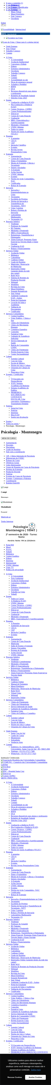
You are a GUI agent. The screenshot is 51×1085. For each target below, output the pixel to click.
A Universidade (17, 576)
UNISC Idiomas (12, 565)
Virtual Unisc (16, 693)
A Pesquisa (15, 623)
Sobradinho (15, 740)
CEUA (13, 628)
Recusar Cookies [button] (15, 1077)
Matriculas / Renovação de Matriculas (25, 689)
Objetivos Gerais (12, 463)
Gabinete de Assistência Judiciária (24, 709)
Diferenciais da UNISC (15, 458)
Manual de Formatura (19, 684)
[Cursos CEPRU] (8, 776)
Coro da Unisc (16, 720)
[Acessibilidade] (8, 29)
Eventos (14, 635)
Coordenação (11, 481)
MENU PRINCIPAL (9, 778)
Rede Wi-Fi (15, 691)
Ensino (8, 596)
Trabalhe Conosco (13, 51)
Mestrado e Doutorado (19, 617)
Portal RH (10, 545)
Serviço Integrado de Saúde (21, 707)
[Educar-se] (6, 773)
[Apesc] (4, 769)
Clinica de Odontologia (20, 704)
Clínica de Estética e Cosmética (23, 713)
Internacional (21, 29)
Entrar (3, 23)
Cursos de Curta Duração (21, 612)
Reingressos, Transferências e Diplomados (27, 668)
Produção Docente (13, 472)
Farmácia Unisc (17, 711)
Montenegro (15, 738)
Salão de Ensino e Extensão (22, 646)
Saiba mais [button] (36, 1070)
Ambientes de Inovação (20, 626)
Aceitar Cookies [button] (35, 1077)
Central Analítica (12, 556)
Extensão (9, 637)
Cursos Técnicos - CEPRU (21, 605)
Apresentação (11, 443)
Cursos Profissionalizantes (21, 608)
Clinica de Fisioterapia (19, 702)
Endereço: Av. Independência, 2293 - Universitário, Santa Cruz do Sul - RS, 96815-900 (30, 748)
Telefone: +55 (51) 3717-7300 (23, 751)
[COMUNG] (25, 764)
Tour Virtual (10, 49)
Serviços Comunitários (15, 700)
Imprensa (9, 561)
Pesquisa (9, 621)
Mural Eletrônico (17, 686)
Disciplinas (10, 447)
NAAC (9, 549)
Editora (9, 558)
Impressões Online (18, 698)
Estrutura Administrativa (20, 587)
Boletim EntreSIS (13, 483)
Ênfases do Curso (13, 460)
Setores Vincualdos (18, 648)
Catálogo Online (17, 682)
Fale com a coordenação (15, 452)
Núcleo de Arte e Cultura (20, 724)
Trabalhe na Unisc (18, 592)
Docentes (9, 445)
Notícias (9, 474)
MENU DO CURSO (9, 438)
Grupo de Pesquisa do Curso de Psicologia (22, 467)
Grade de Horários (13, 449)
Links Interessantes (13, 465)
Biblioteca (10, 554)
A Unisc (9, 574)
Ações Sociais (16, 653)
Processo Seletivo (13, 657)
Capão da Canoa (17, 735)
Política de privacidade (15, 570)
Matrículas (15, 644)
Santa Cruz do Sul (18, 733)
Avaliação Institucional (20, 581)
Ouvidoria (15, 590)
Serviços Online (12, 677)
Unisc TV (10, 567)
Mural (8, 547)
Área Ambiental (17, 578)
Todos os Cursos (17, 599)
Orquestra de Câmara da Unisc (23, 727)
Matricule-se (6, 517)
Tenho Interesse (7, 521)
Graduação (15, 614)
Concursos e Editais (18, 583)
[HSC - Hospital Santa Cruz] (12, 771)
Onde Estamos (11, 46)
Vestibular (15, 659)
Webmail (14, 695)
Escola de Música (18, 722)
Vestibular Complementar (21, 662)
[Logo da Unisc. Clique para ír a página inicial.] (20, 42)
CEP (13, 630)
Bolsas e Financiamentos (20, 671)
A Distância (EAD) (18, 601)
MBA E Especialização (20, 666)
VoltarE (9, 552)
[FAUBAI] (5, 767)
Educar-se (15, 610)
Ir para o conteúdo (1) (14, 3)
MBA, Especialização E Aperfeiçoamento (27, 619)
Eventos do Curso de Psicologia (18, 476)
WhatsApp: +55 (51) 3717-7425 (23, 753)
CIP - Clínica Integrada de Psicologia (20, 456)
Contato (9, 53)
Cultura (9, 716)
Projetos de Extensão (14, 469)
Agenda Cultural (17, 718)
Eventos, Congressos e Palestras (18, 478)
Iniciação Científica (18, 632)
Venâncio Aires (17, 742)
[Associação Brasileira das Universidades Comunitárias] (23, 760)
